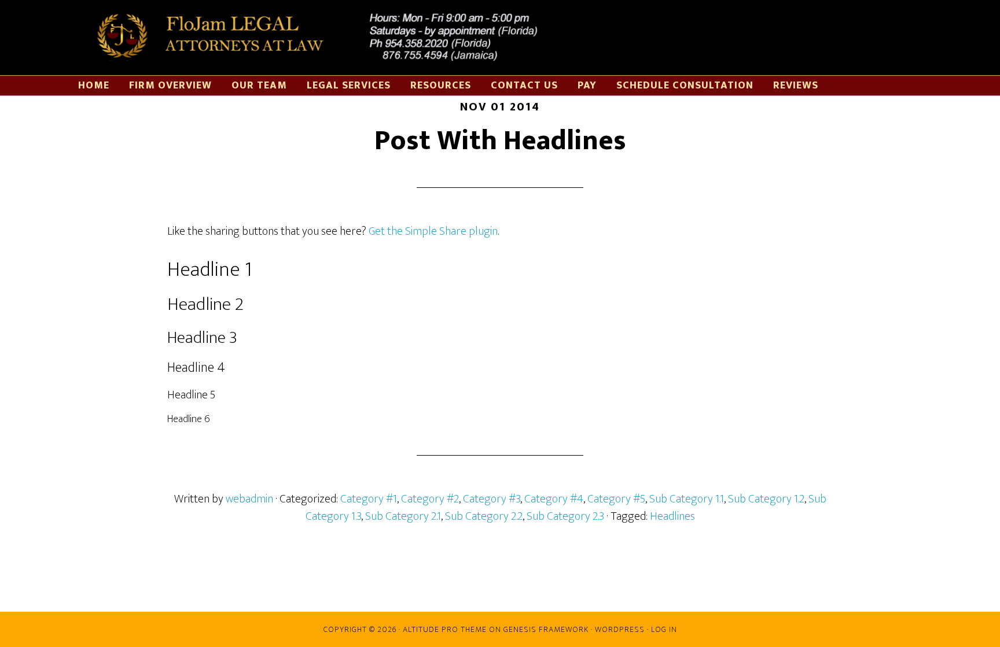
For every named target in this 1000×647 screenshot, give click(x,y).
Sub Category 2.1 (403, 516)
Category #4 (553, 499)
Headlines (672, 516)
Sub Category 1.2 (766, 499)
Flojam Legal (312, 37)
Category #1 (368, 499)
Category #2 (430, 499)
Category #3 (491, 499)
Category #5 (616, 499)
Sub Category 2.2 (484, 516)
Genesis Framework (546, 629)
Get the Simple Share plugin (433, 231)
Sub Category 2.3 (565, 516)
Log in (664, 629)
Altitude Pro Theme (445, 629)
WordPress (620, 629)
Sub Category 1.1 (686, 499)
